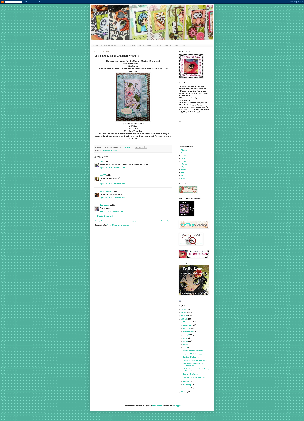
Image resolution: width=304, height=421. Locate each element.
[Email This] (136, 147)
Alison (122, 45)
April (185, 348)
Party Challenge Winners (194, 377)
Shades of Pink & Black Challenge (193, 364)
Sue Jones (104, 205)
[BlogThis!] (139, 147)
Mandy (168, 45)
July (185, 338)
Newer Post (100, 221)
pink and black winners (193, 354)
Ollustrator (157, 406)
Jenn (149, 45)
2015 (184, 309)
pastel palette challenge (193, 351)
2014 (184, 312)
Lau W (102, 175)
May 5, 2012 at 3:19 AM (111, 211)
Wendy (184, 178)
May (185, 344)
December (188, 322)
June (185, 341)
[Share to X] (141, 147)
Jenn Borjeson (106, 191)
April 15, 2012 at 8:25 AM (112, 184)
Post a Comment (105, 216)
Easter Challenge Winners (195, 360)
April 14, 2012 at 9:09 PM (112, 168)
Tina (101, 161)
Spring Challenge (191, 357)
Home (95, 45)
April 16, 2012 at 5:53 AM (112, 197)
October (187, 328)
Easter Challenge (190, 374)
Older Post (166, 221)
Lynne (158, 45)
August (186, 335)
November (188, 325)
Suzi (184, 45)
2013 (184, 316)
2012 (184, 319)
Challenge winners (109, 150)
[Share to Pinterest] (145, 147)
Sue (176, 45)
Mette (183, 170)
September (188, 331)
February (187, 384)
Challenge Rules (108, 45)
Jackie (141, 45)
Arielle (132, 45)
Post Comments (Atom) (118, 225)
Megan (184, 167)
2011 (184, 392)
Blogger (177, 406)
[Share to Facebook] (143, 147)
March (186, 381)
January (187, 388)
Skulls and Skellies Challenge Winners (196, 370)
